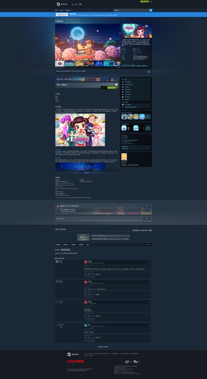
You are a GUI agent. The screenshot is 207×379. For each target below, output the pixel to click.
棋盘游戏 (133, 65)
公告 (85, 353)
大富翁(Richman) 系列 (70, 19)
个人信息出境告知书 (124, 353)
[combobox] (131, 10)
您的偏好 (150, 230)
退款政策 (97, 353)
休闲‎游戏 (62, 19)
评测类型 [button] (58, 244)
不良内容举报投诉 (134, 353)
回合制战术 (138, 65)
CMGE (134, 55)
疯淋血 (60, 281)
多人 (129, 65)
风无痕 (60, 261)
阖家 (126, 65)
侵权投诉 (86, 355)
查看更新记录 (125, 146)
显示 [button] (88, 244)
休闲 (123, 65)
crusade (61, 301)
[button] (57, 10)
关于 (76, 4)
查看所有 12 (148, 128)
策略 (127, 137)
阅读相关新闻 (125, 148)
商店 (73, 4)
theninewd (61, 324)
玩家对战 (144, 65)
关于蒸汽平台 (90, 353)
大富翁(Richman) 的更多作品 (69, 206)
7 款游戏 (61, 325)
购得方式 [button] (66, 244)
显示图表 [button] (148, 244)
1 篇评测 (61, 262)
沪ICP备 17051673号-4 (119, 367)
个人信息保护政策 (114, 353)
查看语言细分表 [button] (136, 230)
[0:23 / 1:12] (87, 42)
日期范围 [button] (73, 244)
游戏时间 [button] (81, 244)
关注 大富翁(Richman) (68, 209)
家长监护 (91, 355)
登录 (151, 1)
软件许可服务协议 (104, 353)
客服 (80, 4)
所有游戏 (57, 19)
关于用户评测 (144, 230)
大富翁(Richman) (127, 142)
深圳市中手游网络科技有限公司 (131, 140)
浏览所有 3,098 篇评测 (103, 346)
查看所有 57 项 (147, 116)
